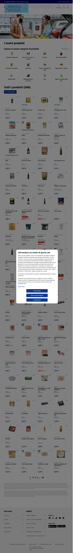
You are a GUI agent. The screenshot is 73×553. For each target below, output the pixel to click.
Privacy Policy (49, 280)
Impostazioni (37, 300)
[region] (37, 276)
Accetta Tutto (37, 291)
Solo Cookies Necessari (37, 295)
